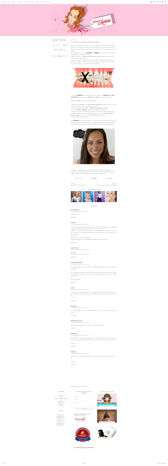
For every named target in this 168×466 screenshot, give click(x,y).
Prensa (26, 1)
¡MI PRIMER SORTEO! (107, 406)
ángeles (74, 306)
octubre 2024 (61, 414)
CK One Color (107, 438)
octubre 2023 (61, 419)
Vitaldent (96, 52)
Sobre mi (13, 1)
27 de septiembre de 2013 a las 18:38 (80, 289)
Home (3, 1)
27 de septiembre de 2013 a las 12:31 (80, 249)
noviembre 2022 (60, 424)
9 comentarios (109, 178)
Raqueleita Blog (76, 320)
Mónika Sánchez (76, 262)
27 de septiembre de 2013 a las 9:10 (80, 211)
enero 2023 (60, 422)
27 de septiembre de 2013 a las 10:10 (80, 224)
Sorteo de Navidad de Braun (107, 422)
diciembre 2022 (61, 423)
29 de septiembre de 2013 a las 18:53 (80, 353)
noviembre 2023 (60, 417)
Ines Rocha (75, 248)
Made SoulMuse (161, 463)
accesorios (61, 395)
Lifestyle (47, 1)
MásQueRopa (75, 210)
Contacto (20, 1)
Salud (37, 1)
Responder (73, 217)
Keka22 (73, 222)
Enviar (84, 408)
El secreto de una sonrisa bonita (85, 42)
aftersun (61, 405)
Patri (72, 288)
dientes (77, 178)
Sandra (73, 352)
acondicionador (61, 401)
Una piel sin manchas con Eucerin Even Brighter (107, 184)
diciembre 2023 (61, 416)
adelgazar (61, 402)
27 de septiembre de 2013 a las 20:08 (80, 322)
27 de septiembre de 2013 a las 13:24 (80, 264)
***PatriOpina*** (75, 297)
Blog (8, 1)
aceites (61, 397)
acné (61, 400)
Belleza (32, 1)
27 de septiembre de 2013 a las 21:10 (80, 335)
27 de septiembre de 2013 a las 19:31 (80, 307)
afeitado (61, 404)
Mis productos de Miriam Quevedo (78, 184)
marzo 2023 (60, 420)
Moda (42, 1)
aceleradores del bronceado (61, 398)
